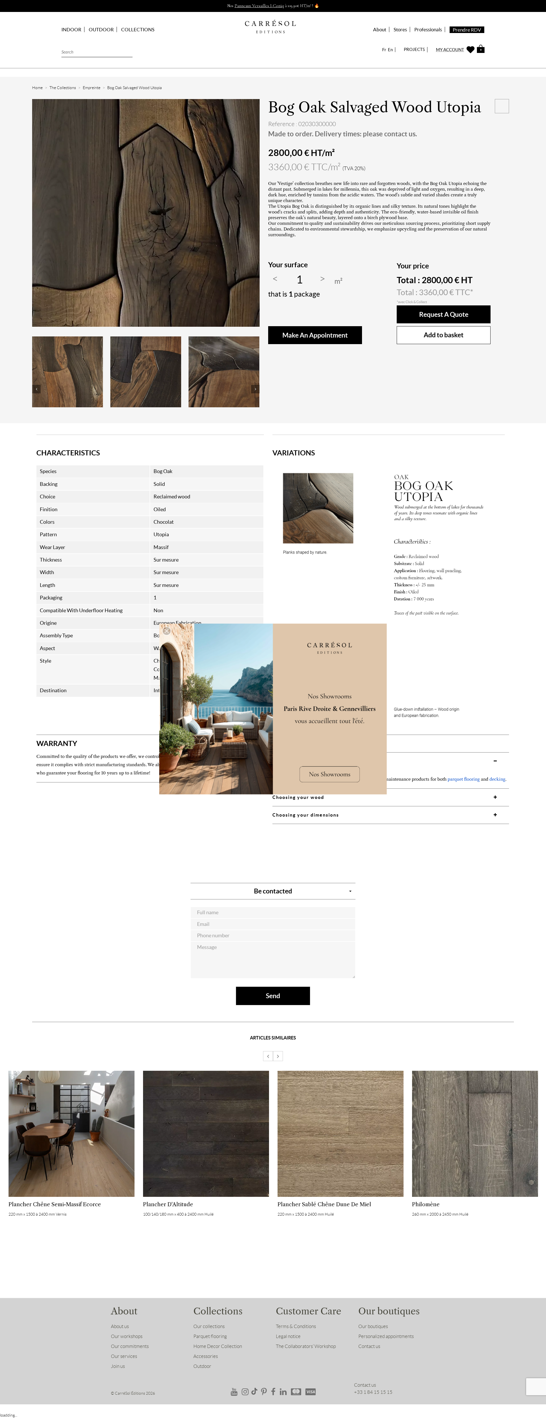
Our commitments (130, 1346)
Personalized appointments (386, 1336)
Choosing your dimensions (305, 814)
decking (497, 779)
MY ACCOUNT (450, 49)
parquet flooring (464, 779)
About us (120, 1326)
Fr (384, 49)
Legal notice (288, 1336)
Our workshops (126, 1336)
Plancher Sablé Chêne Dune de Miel (324, 1204)
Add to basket (444, 335)
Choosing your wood (298, 797)
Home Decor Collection (217, 1346)
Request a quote (443, 314)
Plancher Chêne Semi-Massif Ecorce (55, 1204)
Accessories (205, 1356)
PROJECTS (414, 49)
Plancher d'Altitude (168, 1204)
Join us (118, 1366)
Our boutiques (373, 1326)
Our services (124, 1356)
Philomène (426, 1204)
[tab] (150, 743)
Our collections (209, 1326)
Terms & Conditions (296, 1326)
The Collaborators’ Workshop (306, 1346)
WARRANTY (56, 743)
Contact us (369, 1346)
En (390, 49)
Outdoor (202, 1366)
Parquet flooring (210, 1336)
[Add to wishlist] (502, 106)
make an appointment (315, 335)
